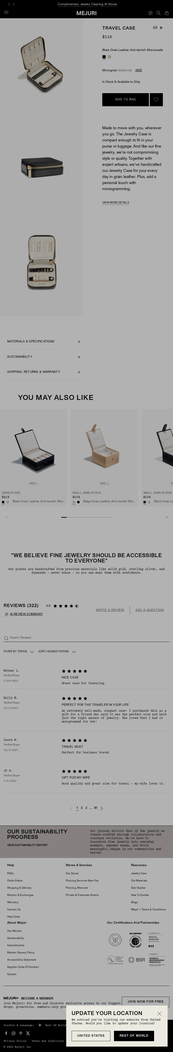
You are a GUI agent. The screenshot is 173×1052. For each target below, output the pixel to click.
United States (91, 1035)
